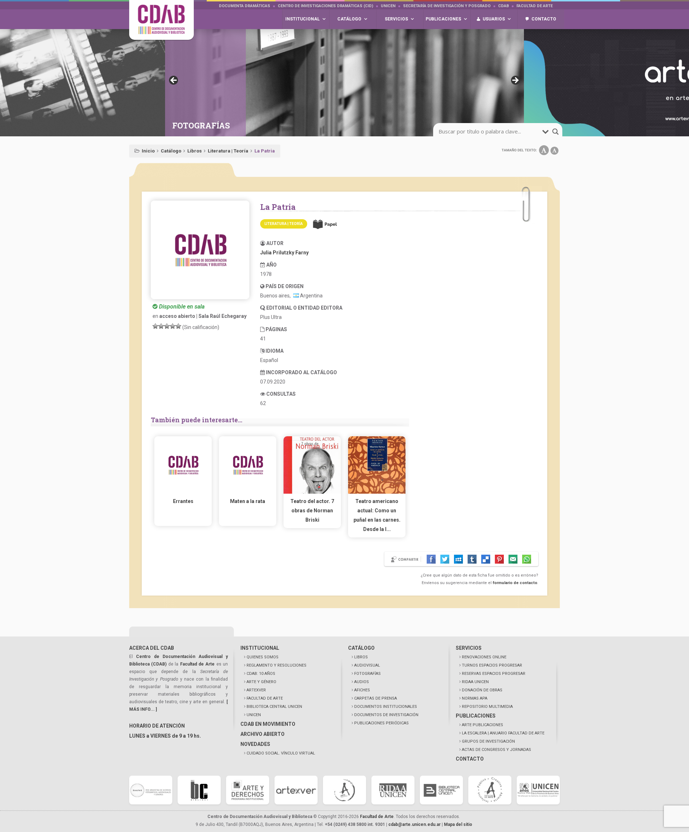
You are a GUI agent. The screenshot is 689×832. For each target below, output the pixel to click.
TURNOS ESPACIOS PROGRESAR (492, 665)
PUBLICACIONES (476, 716)
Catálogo (171, 151)
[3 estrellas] (167, 326)
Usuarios (494, 19)
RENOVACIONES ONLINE (484, 657)
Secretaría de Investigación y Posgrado (447, 6)
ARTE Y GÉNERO (261, 682)
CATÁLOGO (361, 648)
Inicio (148, 151)
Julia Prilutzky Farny (284, 252)
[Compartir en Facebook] (431, 559)
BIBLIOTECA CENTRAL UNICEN (274, 706)
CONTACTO (470, 759)
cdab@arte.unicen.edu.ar (414, 824)
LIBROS (361, 657)
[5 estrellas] (178, 326)
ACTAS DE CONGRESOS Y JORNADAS (496, 749)
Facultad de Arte (534, 6)
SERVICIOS (469, 648)
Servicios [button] (396, 19)
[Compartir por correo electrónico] (512, 559)
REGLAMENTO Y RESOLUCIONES (276, 665)
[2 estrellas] (161, 326)
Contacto (543, 19)
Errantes (183, 501)
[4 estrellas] (172, 326)
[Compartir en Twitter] (444, 559)
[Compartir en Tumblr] (472, 559)
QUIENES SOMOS (262, 657)
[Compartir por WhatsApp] (526, 559)
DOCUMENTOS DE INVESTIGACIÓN (386, 715)
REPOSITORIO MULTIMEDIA (487, 706)
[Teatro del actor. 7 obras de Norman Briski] (312, 492)
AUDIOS (361, 682)
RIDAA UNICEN (475, 682)
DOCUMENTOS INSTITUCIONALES (385, 706)
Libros (194, 151)
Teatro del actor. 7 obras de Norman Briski (312, 510)
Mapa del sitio (458, 824)
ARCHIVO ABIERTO (262, 734)
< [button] (174, 80)
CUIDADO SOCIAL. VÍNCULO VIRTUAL (281, 753)
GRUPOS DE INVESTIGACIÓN (488, 741)
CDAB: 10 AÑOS (261, 673)
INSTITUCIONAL (259, 648)
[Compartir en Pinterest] (499, 559)
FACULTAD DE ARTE (265, 698)
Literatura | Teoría (228, 151)
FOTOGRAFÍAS (367, 673)
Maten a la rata (247, 501)
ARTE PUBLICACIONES (482, 725)
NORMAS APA (474, 698)
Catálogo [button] (349, 19)
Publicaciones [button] (443, 19)
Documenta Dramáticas (244, 6)
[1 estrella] (155, 326)
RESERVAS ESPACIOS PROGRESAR (493, 673)
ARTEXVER (256, 690)
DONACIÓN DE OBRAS (482, 690)
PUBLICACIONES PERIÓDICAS (381, 723)
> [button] (515, 80)
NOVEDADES (255, 744)
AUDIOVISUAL (367, 665)
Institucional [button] (302, 19)
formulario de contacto (515, 582)
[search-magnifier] (555, 132)
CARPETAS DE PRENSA (375, 698)
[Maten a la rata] (247, 492)
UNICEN (388, 6)
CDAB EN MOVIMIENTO (267, 724)
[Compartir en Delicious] (485, 559)
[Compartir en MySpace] (458, 559)
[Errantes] (183, 492)
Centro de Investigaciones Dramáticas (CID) (325, 6)
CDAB (503, 6)
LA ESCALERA (503, 733)
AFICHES (362, 690)
